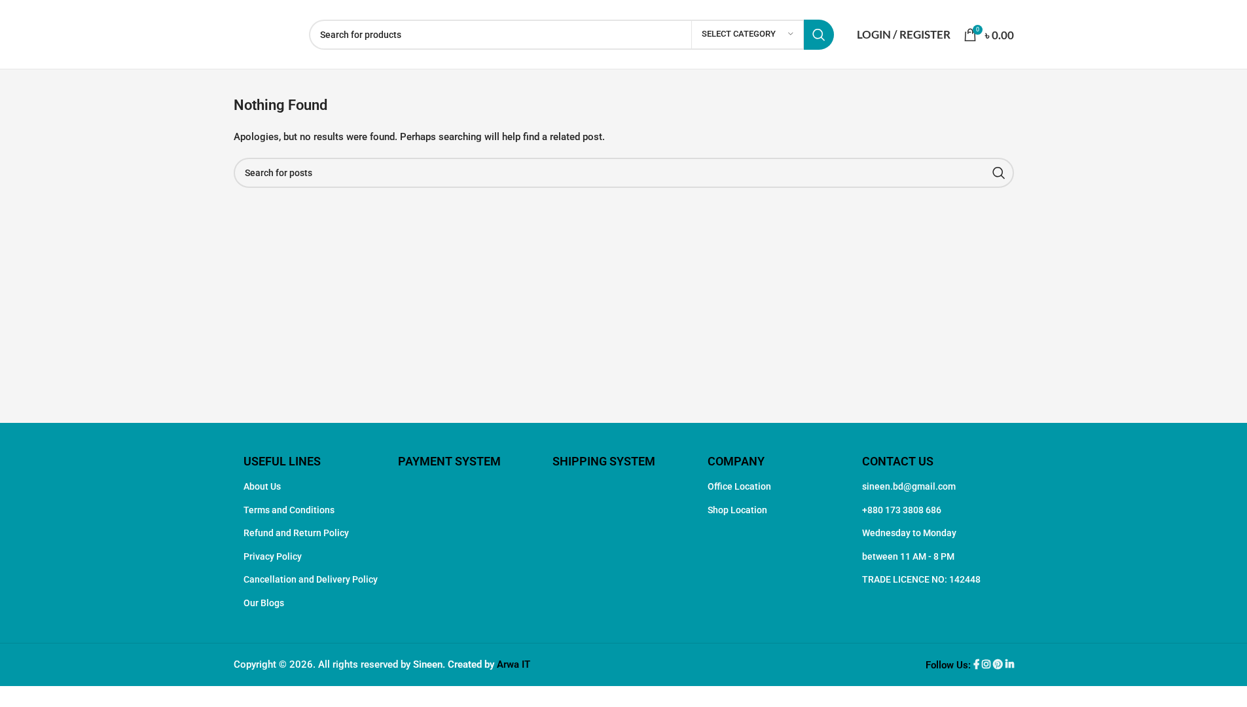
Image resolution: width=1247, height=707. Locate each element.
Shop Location (737, 510)
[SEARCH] (819, 35)
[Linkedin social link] (1009, 665)
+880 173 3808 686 (901, 510)
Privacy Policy (273, 556)
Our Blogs (264, 603)
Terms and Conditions (289, 510)
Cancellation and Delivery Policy (311, 579)
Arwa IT (513, 664)
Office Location (739, 486)
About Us (262, 486)
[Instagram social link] (987, 665)
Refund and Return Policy (296, 533)
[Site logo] (265, 33)
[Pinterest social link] (999, 665)
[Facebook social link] (977, 665)
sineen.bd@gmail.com (909, 486)
